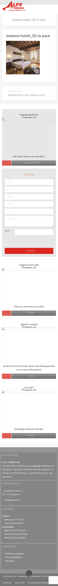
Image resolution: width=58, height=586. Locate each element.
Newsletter (10, 561)
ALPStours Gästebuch (14, 554)
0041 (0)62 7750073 (14, 520)
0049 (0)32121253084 (14, 538)
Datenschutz (19, 583)
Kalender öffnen (31, 163)
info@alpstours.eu (12, 500)
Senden (30, 251)
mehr (31, 313)
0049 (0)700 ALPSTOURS (16, 534)
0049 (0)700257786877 (15, 531)
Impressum (7, 583)
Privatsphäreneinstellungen (38, 583)
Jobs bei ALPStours (13, 557)
